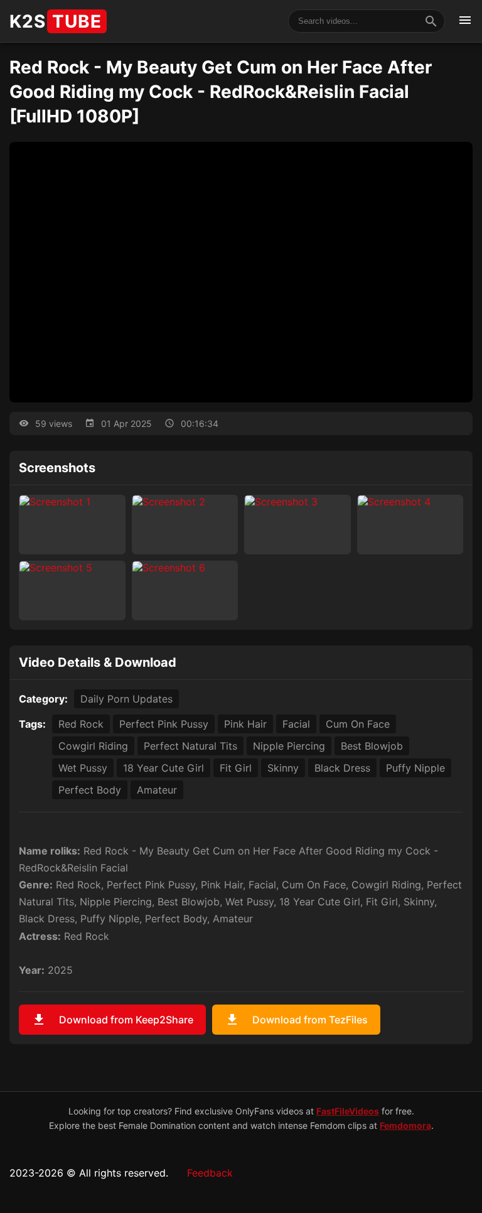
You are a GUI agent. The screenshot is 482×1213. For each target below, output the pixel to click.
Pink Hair (245, 724)
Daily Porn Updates (126, 699)
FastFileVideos (347, 1111)
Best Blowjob (372, 746)
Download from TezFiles (296, 1019)
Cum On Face (358, 724)
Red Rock (81, 724)
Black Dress (342, 768)
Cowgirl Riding (93, 746)
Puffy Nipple (415, 768)
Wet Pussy (82, 768)
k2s (55, 21)
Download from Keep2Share (112, 1019)
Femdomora (405, 1125)
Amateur (157, 790)
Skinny (283, 768)
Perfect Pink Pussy (163, 724)
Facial (296, 724)
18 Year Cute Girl (163, 768)
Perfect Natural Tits (190, 746)
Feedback (210, 1173)
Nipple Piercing (289, 746)
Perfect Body (89, 790)
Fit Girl (236, 768)
